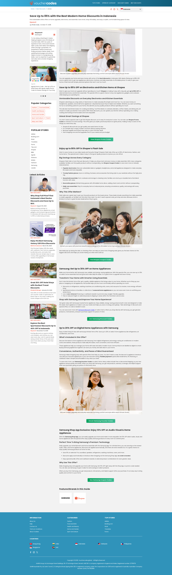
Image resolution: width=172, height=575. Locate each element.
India (57, 544)
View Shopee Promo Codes (101, 139)
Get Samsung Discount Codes (100, 319)
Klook (32, 139)
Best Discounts (41, 9)
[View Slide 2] (43, 96)
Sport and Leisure (37, 118)
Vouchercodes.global (85, 560)
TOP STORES (96, 3)
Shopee (33, 150)
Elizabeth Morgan (36, 290)
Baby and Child (37, 121)
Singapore (36, 547)
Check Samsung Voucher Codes (101, 421)
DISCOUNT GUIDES (123, 3)
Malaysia (104, 544)
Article (50, 9)
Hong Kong (36, 544)
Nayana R (33, 22)
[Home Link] (43, 3)
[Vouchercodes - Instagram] (114, 10)
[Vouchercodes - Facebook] (111, 10)
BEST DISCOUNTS (136, 3)
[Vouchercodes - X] (117, 10)
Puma (33, 144)
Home (32, 9)
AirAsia (33, 160)
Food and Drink (44, 107)
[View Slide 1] (41, 96)
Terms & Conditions (36, 529)
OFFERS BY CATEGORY (109, 3)
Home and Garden (38, 114)
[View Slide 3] (45, 96)
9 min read (35, 25)
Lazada (33, 168)
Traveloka (34, 142)
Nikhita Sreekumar (36, 246)
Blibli (32, 152)
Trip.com (34, 147)
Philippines (127, 544)
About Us (32, 521)
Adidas (33, 134)
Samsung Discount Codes (86, 310)
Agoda (33, 155)
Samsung (34, 165)
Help (31, 524)
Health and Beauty (38, 111)
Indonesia (126, 9)
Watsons (34, 157)
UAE (57, 547)
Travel (48, 118)
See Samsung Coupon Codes (101, 480)
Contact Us (33, 526)
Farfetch (34, 163)
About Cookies (34, 532)
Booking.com (35, 137)
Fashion (34, 107)
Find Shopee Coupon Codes (100, 260)
